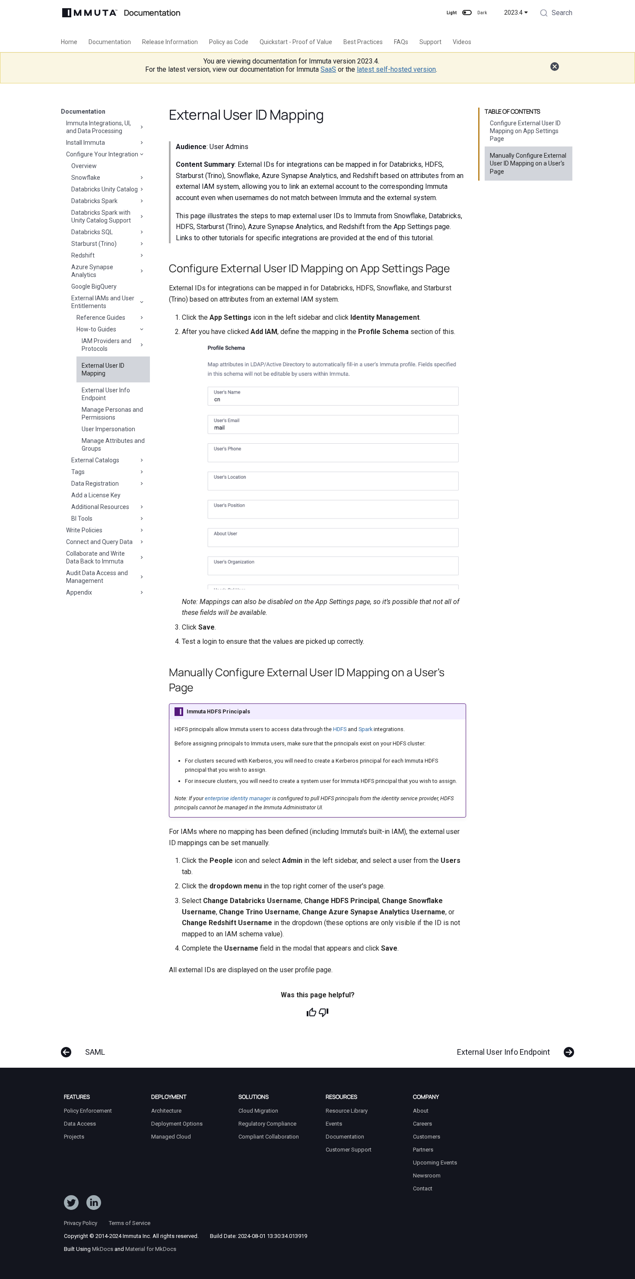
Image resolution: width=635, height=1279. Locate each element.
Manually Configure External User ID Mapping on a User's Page (528, 163)
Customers (426, 1136)
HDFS (339, 729)
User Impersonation (108, 429)
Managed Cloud (171, 1136)
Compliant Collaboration (268, 1136)
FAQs (401, 41)
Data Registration (95, 483)
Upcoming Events (435, 1162)
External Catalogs (95, 460)
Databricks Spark (94, 200)
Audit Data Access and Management (97, 577)
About (421, 1110)
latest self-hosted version (396, 69)
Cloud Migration (258, 1110)
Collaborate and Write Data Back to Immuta (95, 557)
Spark (365, 729)
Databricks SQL (92, 232)
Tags (78, 471)
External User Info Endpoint (106, 394)
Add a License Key (96, 495)
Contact (422, 1188)
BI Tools (81, 518)
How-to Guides (96, 329)
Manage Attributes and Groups (113, 444)
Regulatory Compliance (267, 1123)
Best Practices (363, 41)
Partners (423, 1149)
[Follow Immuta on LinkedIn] (93, 1204)
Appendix (79, 592)
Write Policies (84, 530)
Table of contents (512, 111)
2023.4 (513, 12)
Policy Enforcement (88, 1110)
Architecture (166, 1110)
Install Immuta (85, 142)
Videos (462, 41)
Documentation (110, 41)
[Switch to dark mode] (467, 12)
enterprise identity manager (238, 798)
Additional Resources (100, 506)
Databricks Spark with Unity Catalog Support (101, 216)
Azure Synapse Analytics (92, 271)
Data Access (80, 1123)
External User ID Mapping (103, 369)
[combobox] (556, 13)
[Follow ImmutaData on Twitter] (71, 1204)
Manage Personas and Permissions (112, 413)
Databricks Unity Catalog (104, 189)
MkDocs (102, 1249)
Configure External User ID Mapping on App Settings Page (525, 131)
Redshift (83, 255)
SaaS (328, 69)
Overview (84, 165)
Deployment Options (177, 1123)
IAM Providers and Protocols (106, 344)
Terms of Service (129, 1223)
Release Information (170, 41)
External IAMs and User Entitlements (102, 302)
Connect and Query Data (99, 541)
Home (69, 41)
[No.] (323, 1012)
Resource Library (347, 1110)
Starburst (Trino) (94, 243)
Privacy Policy (80, 1223)
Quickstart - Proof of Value (296, 41)
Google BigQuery (94, 286)
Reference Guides (100, 317)
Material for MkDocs (150, 1249)
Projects (74, 1136)
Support (430, 41)
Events (334, 1123)
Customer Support (348, 1149)
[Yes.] (311, 1012)
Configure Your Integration (102, 154)
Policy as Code (228, 41)
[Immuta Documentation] (89, 12)
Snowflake (85, 177)
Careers (422, 1123)
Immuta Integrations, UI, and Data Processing (98, 127)
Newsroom (427, 1175)
